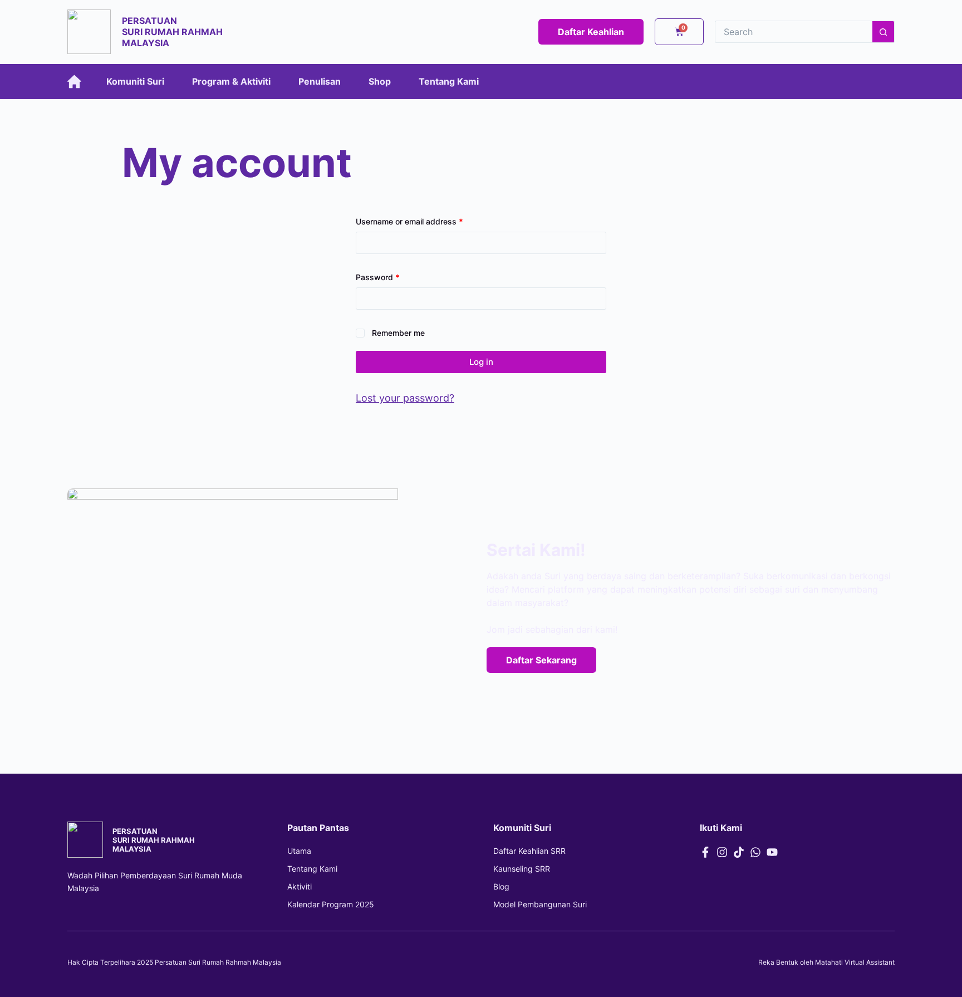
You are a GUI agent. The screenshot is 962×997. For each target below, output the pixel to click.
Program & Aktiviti (231, 81)
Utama (299, 851)
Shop (380, 81)
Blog (501, 886)
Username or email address (425, 220)
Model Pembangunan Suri (540, 904)
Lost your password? (405, 398)
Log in (481, 361)
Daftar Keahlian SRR (529, 851)
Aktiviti (299, 886)
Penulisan (319, 81)
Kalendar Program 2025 (330, 904)
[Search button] (883, 32)
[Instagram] (722, 852)
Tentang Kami (449, 81)
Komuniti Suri (135, 81)
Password (394, 276)
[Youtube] (772, 852)
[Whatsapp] (755, 852)
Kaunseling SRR (521, 868)
